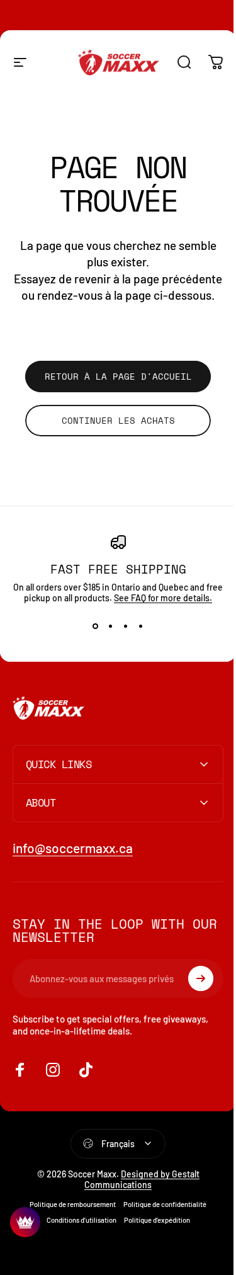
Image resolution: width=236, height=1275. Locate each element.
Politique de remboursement (68, 1227)
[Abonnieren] (191, 1001)
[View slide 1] (95, 625)
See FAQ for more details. (163, 597)
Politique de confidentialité (160, 1227)
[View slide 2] (110, 625)
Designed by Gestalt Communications (137, 1202)
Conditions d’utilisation (76, 1243)
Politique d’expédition (152, 1243)
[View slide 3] (125, 625)
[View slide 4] (141, 625)
